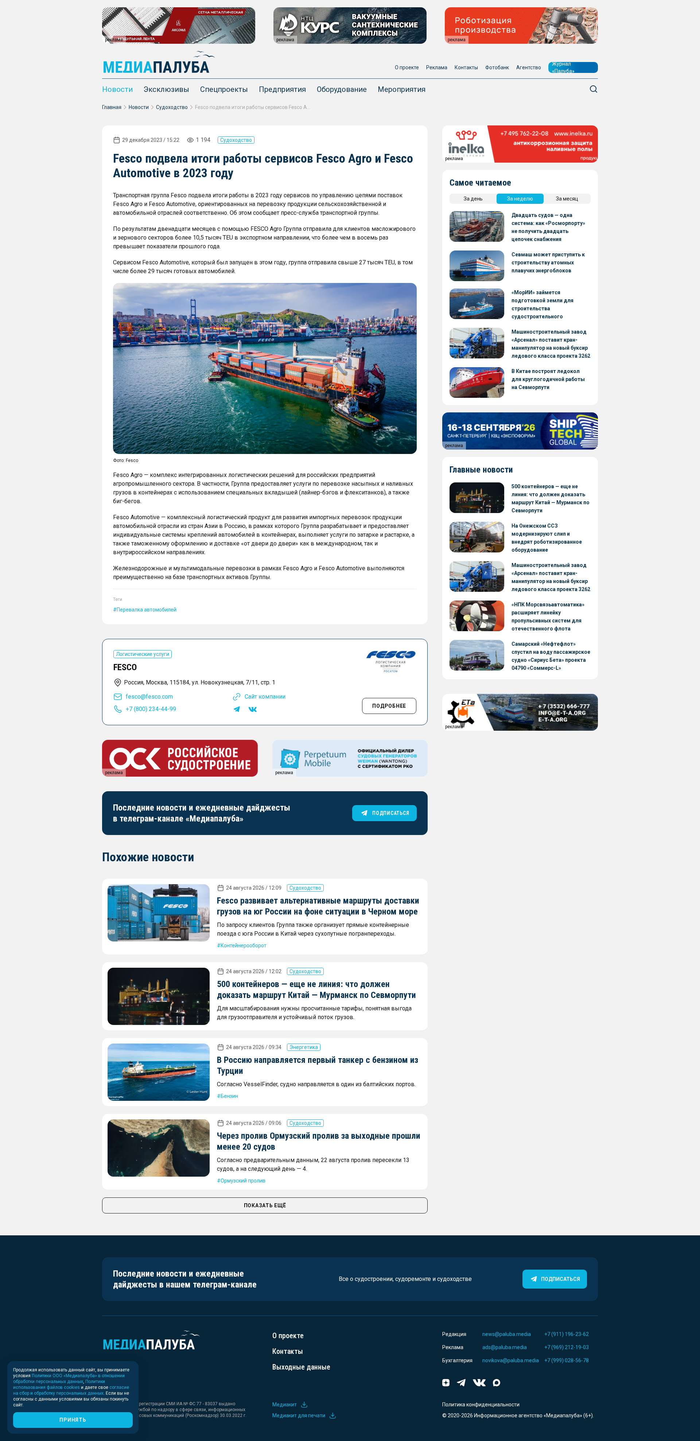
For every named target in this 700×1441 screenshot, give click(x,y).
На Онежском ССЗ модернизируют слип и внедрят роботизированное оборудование (547, 538)
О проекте (407, 67)
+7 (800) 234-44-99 (151, 709)
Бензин (229, 1096)
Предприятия (282, 89)
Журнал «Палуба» (563, 67)
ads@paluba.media (504, 1347)
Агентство (528, 67)
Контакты (466, 67)
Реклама (436, 67)
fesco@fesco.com (149, 696)
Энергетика (303, 1047)
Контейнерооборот (244, 945)
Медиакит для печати (298, 1415)
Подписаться (560, 1279)
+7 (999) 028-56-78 (566, 1360)
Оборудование (342, 89)
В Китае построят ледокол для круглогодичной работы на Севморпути (548, 379)
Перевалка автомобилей (146, 610)
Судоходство (172, 107)
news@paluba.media (506, 1334)
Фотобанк (497, 67)
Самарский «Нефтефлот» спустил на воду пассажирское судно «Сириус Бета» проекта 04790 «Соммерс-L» (551, 656)
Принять (72, 1420)
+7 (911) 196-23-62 (566, 1334)
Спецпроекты (224, 89)
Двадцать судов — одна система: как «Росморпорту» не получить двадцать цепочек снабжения (548, 227)
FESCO (125, 667)
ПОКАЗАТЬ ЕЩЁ (265, 1205)
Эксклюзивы (166, 89)
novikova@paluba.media (510, 1360)
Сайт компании (265, 696)
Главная (111, 107)
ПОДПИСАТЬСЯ (390, 813)
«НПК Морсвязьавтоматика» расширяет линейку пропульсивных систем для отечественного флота (548, 617)
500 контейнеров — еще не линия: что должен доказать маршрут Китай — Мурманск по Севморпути (551, 498)
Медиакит (284, 1404)
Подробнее (389, 706)
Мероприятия (401, 89)
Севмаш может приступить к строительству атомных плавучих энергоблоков (548, 262)
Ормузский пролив (243, 1181)
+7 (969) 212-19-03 (566, 1347)
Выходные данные (301, 1367)
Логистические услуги (142, 654)
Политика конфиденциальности (481, 1404)
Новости (117, 89)
